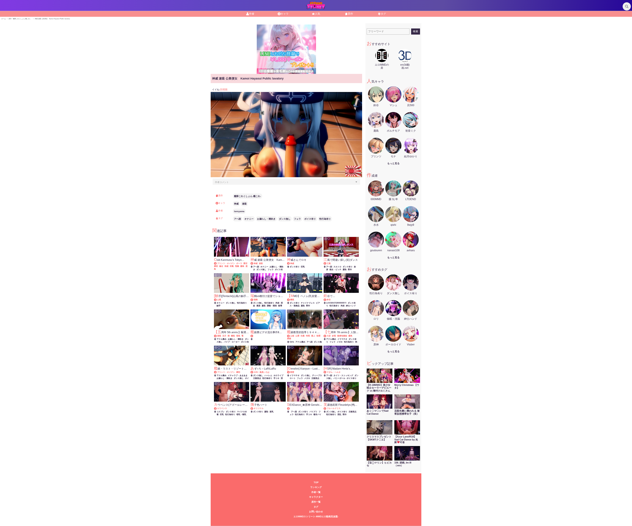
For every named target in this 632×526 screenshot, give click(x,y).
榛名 (221, 266)
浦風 (219, 336)
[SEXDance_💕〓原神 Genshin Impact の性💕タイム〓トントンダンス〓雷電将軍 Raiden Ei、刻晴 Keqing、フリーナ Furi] (304, 408)
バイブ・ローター (232, 342)
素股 (258, 306)
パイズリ (313, 412)
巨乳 (303, 267)
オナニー (249, 219)
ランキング (316, 487)
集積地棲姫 (342, 336)
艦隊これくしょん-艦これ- (247, 196)
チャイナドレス (308, 303)
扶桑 (303, 336)
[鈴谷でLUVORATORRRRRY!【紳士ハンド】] (326, 299)
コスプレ (220, 412)
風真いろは (264, 372)
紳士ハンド (351, 306)
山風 (219, 299)
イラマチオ (342, 339)
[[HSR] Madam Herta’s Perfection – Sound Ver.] (326, 372)
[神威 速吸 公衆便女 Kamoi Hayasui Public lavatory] (253, 263)
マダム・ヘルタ (334, 372)
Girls (292, 342)
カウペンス (222, 408)
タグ (316, 507)
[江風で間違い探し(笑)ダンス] (326, 263)
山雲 (297, 336)
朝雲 (318, 336)
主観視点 (257, 378)
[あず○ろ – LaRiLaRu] (253, 372)
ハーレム (268, 375)
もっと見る (393, 163)
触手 (219, 306)
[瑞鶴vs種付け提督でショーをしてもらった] (253, 299)
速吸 (244, 203)
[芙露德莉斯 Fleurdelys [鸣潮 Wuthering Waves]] (326, 408)
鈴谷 (329, 299)
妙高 (334, 336)
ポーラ (239, 263)
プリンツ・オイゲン (226, 263)
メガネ (340, 342)
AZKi (256, 372)
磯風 (292, 299)
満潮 (289, 338)
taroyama (239, 211)
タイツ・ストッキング (343, 375)
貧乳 (272, 412)
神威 (236, 203)
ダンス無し (284, 219)
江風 (329, 263)
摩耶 (216, 266)
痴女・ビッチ (335, 269)
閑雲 (292, 372)
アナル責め (221, 339)
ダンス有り (295, 267)
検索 (415, 31)
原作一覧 (316, 502)
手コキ (276, 378)
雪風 (238, 336)
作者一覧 (316, 492)
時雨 (308, 336)
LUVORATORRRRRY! (336, 303)
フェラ (297, 219)
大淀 (329, 336)
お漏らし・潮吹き (266, 219)
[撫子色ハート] (253, 408)
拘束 (277, 303)
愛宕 (245, 263)
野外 (350, 269)
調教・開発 (272, 306)
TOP (316, 482)
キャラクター (316, 497)
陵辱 (280, 306)
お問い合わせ (316, 511)
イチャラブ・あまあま (238, 375)
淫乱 (339, 414)
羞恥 (345, 269)
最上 (313, 336)
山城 (292, 336)
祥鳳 (232, 266)
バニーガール (339, 378)
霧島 (242, 266)
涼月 (224, 336)
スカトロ (337, 267)
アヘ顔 (237, 219)
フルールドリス (334, 408)
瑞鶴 (256, 299)
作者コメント (222, 182)
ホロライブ (278, 375)
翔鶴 (237, 266)
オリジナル (258, 408)
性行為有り (325, 219)
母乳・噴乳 (241, 414)
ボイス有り (310, 219)
